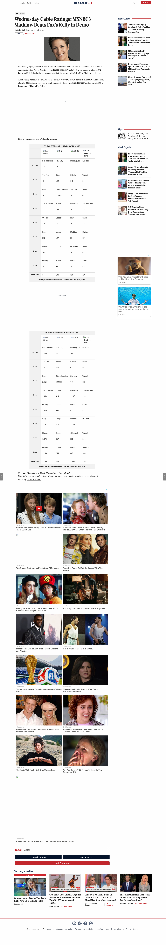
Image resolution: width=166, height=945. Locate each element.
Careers (59, 929)
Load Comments (62, 863)
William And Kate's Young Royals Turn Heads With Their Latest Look (39, 529)
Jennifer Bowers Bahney (91, 904)
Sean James (54, 906)
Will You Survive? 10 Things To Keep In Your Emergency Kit (83, 771)
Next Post (164, 476)
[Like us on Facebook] (85, 923)
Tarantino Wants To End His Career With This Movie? (83, 569)
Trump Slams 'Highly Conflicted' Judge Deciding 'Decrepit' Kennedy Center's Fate (139, 28)
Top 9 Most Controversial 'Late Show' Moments (37, 568)
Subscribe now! (34, 479)
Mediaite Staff (20, 30)
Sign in (135, 3)
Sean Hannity (78, 82)
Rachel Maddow (60, 69)
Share (19, 34)
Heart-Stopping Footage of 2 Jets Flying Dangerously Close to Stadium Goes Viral (139, 81)
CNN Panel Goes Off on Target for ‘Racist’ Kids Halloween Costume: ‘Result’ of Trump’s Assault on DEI (65, 898)
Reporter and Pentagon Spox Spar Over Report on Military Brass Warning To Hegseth (139, 68)
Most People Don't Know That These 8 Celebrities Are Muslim (38, 650)
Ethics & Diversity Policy (121, 929)
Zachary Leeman (126, 903)
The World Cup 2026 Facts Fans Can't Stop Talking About (39, 690)
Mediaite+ (146, 3)
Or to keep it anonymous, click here (137, 137)
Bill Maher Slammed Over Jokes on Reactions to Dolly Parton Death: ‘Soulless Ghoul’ (135, 897)
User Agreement (102, 929)
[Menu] (16, 3)
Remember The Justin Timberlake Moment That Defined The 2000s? (37, 731)
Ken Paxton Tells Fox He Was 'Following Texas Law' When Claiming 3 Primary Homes (138, 184)
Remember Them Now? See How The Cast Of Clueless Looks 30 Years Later (83, 731)
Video (38, 3)
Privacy (78, 929)
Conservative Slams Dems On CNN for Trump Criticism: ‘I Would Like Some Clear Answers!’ (100, 897)
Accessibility (88, 929)
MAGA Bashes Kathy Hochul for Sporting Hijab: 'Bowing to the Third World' (139, 54)
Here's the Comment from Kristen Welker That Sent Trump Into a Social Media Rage (139, 41)
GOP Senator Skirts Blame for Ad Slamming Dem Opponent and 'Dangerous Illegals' (138, 210)
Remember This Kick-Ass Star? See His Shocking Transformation (45, 841)
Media (22, 3)
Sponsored (18, 904)
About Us (50, 929)
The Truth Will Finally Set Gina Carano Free (35, 770)
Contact (136, 929)
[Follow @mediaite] (79, 923)
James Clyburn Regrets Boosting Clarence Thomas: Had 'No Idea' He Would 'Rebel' (138, 171)
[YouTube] (74, 923)
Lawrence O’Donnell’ (28, 86)
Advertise (69, 929)
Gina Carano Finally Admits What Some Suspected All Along (80, 690)
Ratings (26, 850)
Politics (29, 3)
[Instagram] (90, 923)
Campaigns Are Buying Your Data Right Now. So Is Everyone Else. (30, 899)
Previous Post (1, 476)
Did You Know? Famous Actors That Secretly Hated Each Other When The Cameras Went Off (84, 529)
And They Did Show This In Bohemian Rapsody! (84, 608)
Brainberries (21, 525)
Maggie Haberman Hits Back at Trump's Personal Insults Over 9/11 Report (138, 197)
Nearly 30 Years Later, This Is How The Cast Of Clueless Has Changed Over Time (37, 609)
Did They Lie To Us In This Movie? (78, 649)
